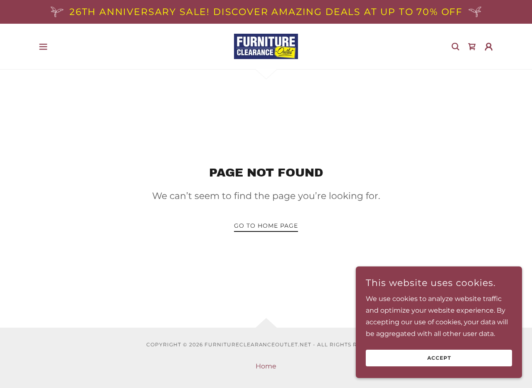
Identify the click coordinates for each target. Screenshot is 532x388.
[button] (43, 46)
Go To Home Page (266, 225)
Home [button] (266, 366)
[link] (266, 46)
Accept (439, 358)
